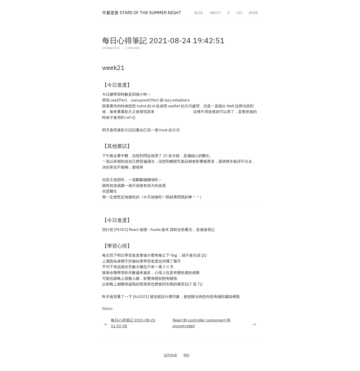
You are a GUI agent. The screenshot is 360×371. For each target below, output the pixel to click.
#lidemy (107, 308)
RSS (186, 355)
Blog (198, 13)
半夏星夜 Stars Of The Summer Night (141, 12)
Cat (239, 13)
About (215, 13)
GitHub (170, 355)
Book (253, 13)
